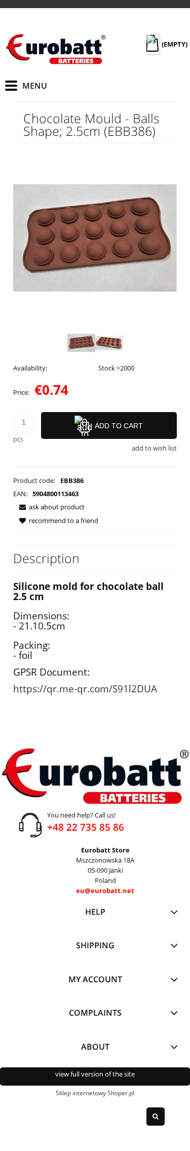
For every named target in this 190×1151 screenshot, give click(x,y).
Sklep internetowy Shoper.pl (95, 1093)
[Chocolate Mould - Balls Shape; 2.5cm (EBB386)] (81, 342)
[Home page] (55, 49)
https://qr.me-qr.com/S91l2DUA (85, 688)
